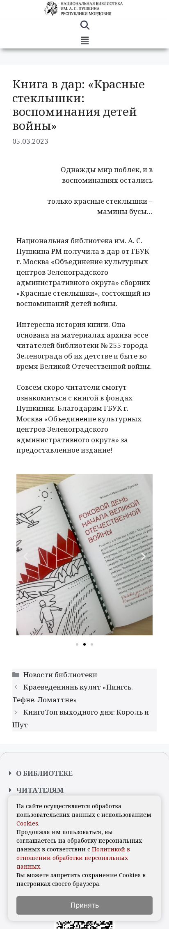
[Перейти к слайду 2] (84, 644)
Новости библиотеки (60, 674)
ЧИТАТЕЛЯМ (40, 790)
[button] (84, 40)
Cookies (27, 823)
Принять (85, 905)
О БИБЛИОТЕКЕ (44, 773)
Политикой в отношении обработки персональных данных (73, 857)
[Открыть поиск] (85, 26)
